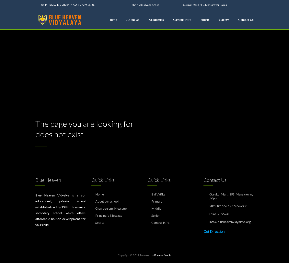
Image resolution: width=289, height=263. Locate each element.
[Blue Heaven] (60, 19)
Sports (205, 19)
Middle (156, 208)
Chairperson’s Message (111, 208)
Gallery (224, 19)
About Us (132, 19)
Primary (156, 201)
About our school (107, 201)
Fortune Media (162, 255)
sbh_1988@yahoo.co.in (145, 4)
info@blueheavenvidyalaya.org (230, 222)
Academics (156, 19)
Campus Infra (182, 19)
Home (113, 19)
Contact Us (246, 19)
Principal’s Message (108, 215)
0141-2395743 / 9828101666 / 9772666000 (68, 4)
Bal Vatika (158, 194)
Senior (155, 215)
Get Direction (214, 231)
